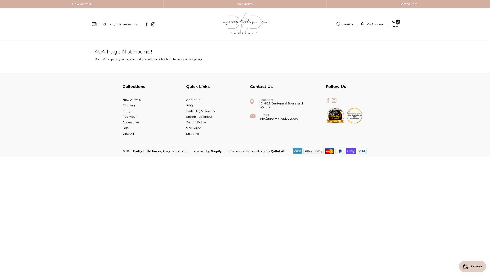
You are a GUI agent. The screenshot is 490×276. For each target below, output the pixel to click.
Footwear (129, 116)
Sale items (245, 4)
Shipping (192, 134)
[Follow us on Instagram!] (153, 24)
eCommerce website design (247, 151)
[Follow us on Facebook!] (147, 24)
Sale (125, 128)
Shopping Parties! (199, 116)
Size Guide (193, 128)
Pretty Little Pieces (147, 151)
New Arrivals (81, 4)
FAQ (189, 105)
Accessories (131, 122)
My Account (375, 24)
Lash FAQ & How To (200, 111)
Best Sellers (408, 4)
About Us (193, 100)
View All (128, 134)
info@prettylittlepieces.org (117, 24)
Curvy (126, 111)
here (169, 59)
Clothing (128, 105)
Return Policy (196, 122)
